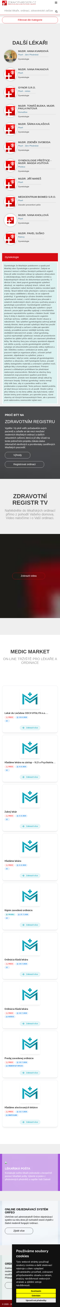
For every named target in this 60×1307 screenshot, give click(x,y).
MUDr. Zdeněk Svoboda (34, 142)
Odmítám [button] (36, 1295)
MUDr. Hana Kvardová (33, 51)
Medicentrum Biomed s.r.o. (37, 197)
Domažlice (22, 112)
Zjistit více (19, 1230)
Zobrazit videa (29, 575)
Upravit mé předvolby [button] (36, 1300)
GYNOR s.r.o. (27, 87)
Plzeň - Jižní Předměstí (28, 55)
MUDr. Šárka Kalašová (34, 124)
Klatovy (21, 237)
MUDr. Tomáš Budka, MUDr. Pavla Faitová (36, 107)
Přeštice (21, 167)
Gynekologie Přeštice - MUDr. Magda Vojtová (34, 162)
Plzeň (20, 73)
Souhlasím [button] (36, 1291)
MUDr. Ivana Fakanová (33, 69)
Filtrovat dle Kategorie (30, 19)
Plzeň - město (24, 91)
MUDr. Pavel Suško (31, 233)
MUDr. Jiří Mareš (29, 178)
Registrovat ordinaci (24, 464)
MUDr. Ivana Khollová (33, 215)
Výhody (17, 455)
